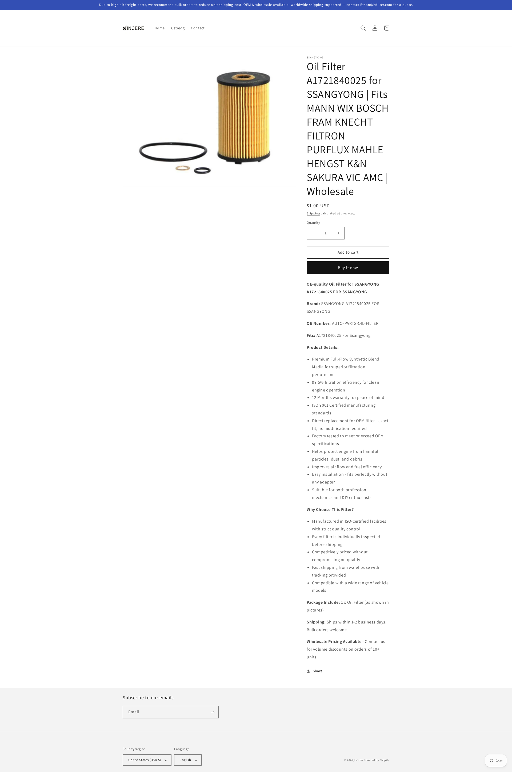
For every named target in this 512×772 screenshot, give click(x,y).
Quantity (313, 222)
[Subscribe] (212, 712)
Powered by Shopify (376, 760)
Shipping (313, 213)
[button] (363, 28)
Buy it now (348, 267)
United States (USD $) (144, 760)
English (185, 760)
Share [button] (318, 671)
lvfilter (358, 760)
